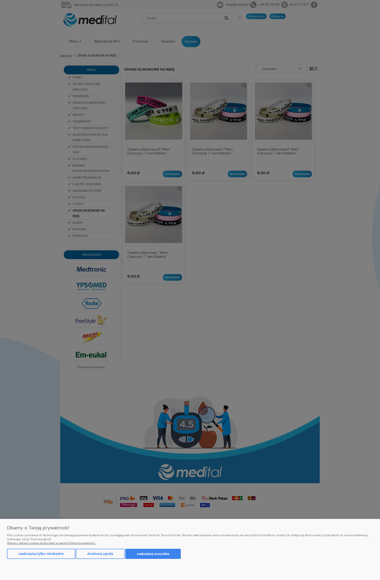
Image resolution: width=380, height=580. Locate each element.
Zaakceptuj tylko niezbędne (41, 554)
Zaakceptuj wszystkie (153, 554)
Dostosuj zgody (100, 554)
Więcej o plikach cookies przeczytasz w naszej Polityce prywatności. (51, 543)
